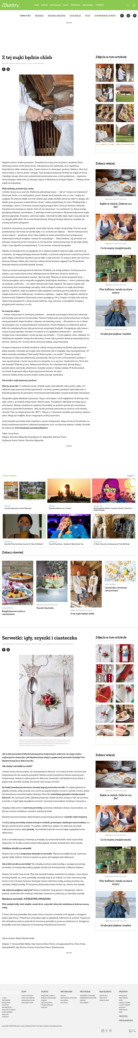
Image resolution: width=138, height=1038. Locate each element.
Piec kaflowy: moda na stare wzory (115, 291)
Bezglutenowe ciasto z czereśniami (13, 612)
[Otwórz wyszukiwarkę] (127, 5)
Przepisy (100, 5)
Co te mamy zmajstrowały (116, 248)
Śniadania (123, 995)
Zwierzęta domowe (87, 995)
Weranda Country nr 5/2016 (47, 605)
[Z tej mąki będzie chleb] (86, 584)
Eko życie (64, 1002)
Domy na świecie (28, 998)
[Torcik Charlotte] (51, 581)
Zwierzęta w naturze (88, 998)
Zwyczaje (103, 998)
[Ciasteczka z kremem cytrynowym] (120, 571)
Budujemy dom (27, 1002)
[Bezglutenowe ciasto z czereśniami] (17, 583)
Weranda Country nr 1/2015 (115, 199)
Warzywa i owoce (48, 995)
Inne (120, 1012)
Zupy (121, 1000)
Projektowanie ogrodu (47, 1006)
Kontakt (5, 1017)
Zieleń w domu (46, 1002)
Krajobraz (84, 1002)
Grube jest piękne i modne (116, 333)
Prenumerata (126, 1020)
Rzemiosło (104, 995)
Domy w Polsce (27, 995)
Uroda (63, 995)
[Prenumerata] (130, 1030)
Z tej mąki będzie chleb (82, 613)
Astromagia (75, 15)
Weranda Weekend (57, 15)
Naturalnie (55, 5)
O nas (4, 998)
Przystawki (123, 998)
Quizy (65, 5)
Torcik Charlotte (45, 607)
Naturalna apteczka (69, 998)
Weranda (39, 15)
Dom (36, 5)
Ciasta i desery (110, 584)
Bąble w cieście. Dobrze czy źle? (116, 205)
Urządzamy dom (28, 1000)
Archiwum (6, 1000)
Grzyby (83, 1000)
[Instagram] (128, 15)
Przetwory (123, 1010)
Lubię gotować (7, 608)
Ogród (44, 5)
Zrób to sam (104, 1000)
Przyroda (75, 5)
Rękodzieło (88, 5)
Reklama (5, 1014)
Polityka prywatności (7, 1006)
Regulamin (6, 1002)
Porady (44, 1000)
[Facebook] (122, 15)
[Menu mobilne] (134, 5)
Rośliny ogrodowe (48, 998)
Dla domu (64, 1000)
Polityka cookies (8, 1010)
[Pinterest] (134, 15)
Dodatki (122, 1007)
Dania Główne (124, 1002)
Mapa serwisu (7, 1012)
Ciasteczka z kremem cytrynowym (116, 589)
